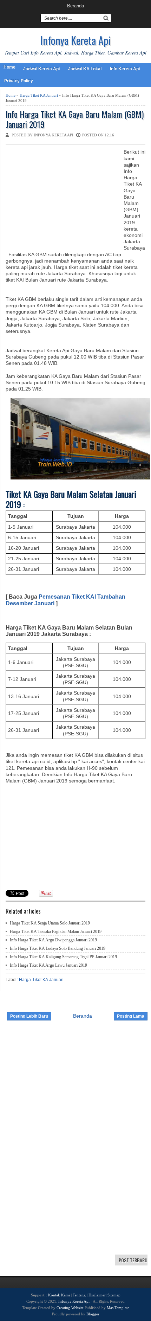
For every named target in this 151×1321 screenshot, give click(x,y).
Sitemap (113, 1295)
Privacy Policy (18, 80)
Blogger (92, 1314)
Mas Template (118, 1308)
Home (9, 67)
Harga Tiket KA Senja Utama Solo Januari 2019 (50, 923)
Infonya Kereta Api (75, 40)
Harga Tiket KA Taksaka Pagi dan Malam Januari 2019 (55, 931)
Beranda (75, 5)
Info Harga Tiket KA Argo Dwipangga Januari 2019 (53, 939)
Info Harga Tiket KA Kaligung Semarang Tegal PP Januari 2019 (63, 956)
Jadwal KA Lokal (84, 68)
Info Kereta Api (125, 68)
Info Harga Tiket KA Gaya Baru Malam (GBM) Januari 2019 (75, 119)
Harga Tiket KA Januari (39, 95)
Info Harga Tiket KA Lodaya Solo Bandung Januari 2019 (57, 948)
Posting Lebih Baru (29, 1016)
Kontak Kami (59, 1295)
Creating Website (70, 1308)
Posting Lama (130, 1016)
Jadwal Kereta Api (41, 68)
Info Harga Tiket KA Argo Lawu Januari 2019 (48, 965)
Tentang (79, 1295)
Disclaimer (97, 1295)
